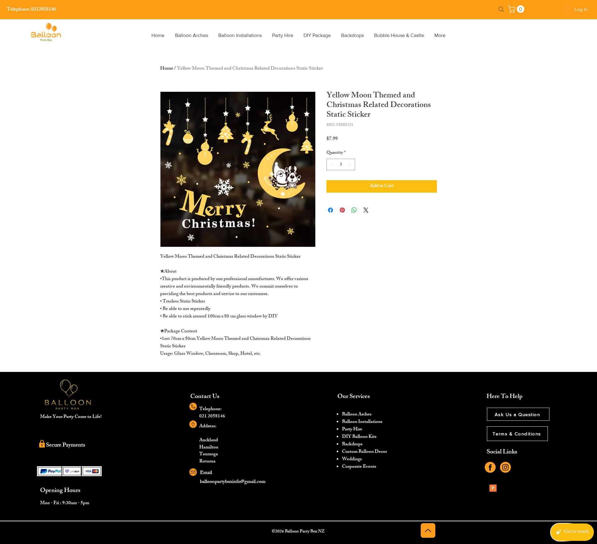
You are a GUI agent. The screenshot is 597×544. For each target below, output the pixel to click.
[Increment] (350, 164)
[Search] (501, 9)
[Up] (428, 530)
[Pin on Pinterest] (342, 210)
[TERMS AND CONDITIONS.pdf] (493, 489)
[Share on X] (366, 210)
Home (166, 68)
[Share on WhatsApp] (354, 210)
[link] (517, 9)
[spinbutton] (340, 164)
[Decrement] (331, 164)
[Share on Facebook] (330, 210)
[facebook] (490, 467)
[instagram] (505, 467)
